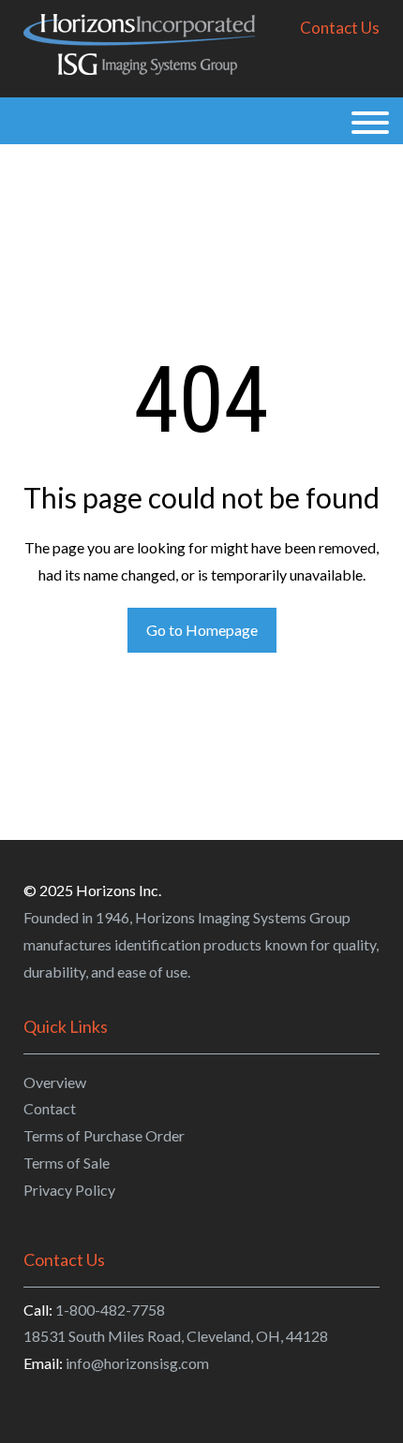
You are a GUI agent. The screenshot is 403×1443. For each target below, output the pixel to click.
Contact (49, 1108)
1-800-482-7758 (110, 1309)
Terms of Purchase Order (104, 1135)
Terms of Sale (66, 1162)
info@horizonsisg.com (137, 1363)
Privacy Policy (69, 1190)
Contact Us (340, 27)
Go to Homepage (202, 630)
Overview (54, 1082)
